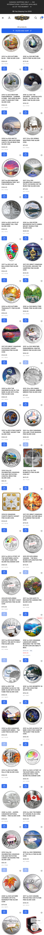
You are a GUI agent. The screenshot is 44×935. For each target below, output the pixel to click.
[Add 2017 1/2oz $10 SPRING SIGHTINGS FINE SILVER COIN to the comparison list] (41, 155)
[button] (3, 18)
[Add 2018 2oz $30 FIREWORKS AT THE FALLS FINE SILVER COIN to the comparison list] (41, 871)
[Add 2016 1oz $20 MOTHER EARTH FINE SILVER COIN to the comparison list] (41, 69)
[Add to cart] (4, 69)
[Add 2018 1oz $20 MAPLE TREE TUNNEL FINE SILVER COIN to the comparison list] (41, 321)
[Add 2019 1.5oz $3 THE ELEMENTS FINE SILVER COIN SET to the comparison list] (41, 489)
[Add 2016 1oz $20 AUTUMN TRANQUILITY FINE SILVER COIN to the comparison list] (20, 321)
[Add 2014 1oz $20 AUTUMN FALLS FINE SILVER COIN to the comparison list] (20, 787)
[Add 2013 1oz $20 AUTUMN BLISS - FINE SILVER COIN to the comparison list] (20, 69)
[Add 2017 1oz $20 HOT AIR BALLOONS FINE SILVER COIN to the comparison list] (20, 281)
